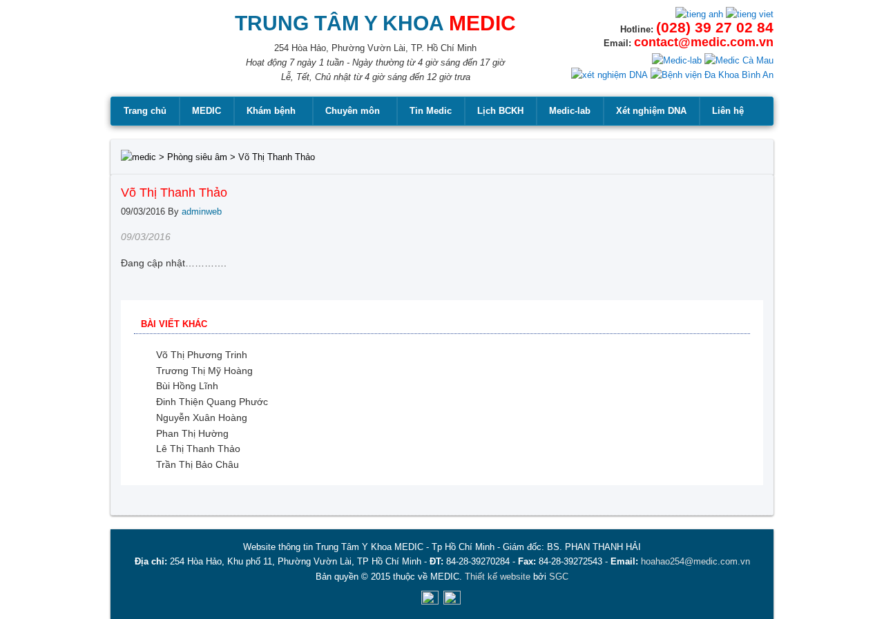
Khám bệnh (271, 111)
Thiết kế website (497, 576)
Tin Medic (431, 111)
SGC (558, 576)
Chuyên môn (352, 111)
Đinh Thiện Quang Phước (212, 401)
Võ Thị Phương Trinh (201, 354)
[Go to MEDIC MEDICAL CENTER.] (138, 157)
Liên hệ (728, 111)
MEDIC (206, 111)
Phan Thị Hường (192, 433)
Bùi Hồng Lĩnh (187, 385)
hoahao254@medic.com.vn (695, 561)
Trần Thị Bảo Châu (197, 464)
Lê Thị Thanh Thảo (198, 448)
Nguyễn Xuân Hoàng (201, 417)
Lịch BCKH (500, 111)
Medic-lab (569, 111)
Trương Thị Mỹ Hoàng (204, 370)
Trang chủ (145, 111)
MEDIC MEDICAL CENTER (152, 55)
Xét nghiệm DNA (651, 111)
